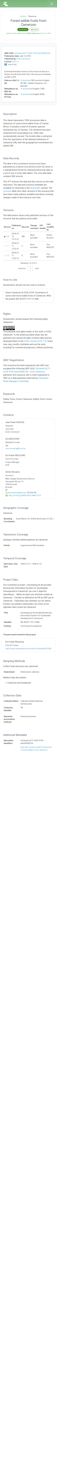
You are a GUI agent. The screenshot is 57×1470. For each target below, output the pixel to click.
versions (7, 191)
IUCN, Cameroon (23, 59)
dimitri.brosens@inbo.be (16, 493)
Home (23, 16)
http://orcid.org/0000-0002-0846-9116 (24, 495)
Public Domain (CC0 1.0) (35, 341)
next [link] (37, 268)
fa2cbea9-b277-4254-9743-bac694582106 (32, 53)
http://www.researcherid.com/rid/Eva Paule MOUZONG (28, 649)
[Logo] (5, 4)
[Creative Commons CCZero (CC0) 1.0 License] (9, 328)
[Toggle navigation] (51, 3)
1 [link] (30, 268)
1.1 (7, 246)
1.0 (7, 255)
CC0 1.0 (15, 62)
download (26, 80)
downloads (35, 188)
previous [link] (22, 268)
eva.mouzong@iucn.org (15, 448)
